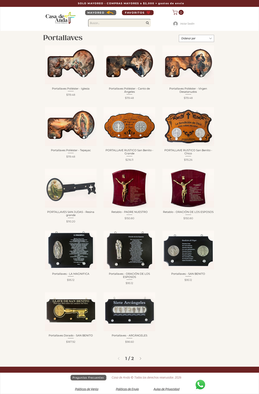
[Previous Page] (118, 358)
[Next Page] (140, 358)
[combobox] (119, 23)
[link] (178, 12)
